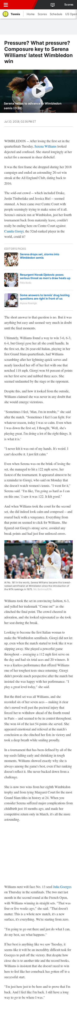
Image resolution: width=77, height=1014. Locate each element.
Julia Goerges (62, 886)
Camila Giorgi (14, 231)
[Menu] (6, 4)
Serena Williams (45, 146)
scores (68, 4)
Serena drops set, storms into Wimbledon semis (39, 255)
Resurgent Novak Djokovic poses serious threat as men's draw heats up (45, 276)
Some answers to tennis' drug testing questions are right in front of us (45, 296)
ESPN (22, 4)
